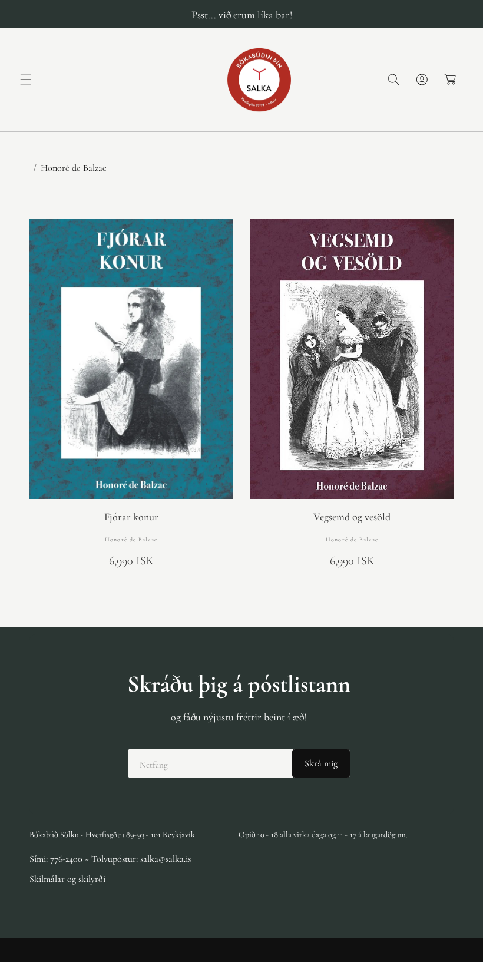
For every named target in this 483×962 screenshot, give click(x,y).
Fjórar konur (131, 517)
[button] (26, 79)
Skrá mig (321, 763)
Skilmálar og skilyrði (67, 879)
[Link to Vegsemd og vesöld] (352, 359)
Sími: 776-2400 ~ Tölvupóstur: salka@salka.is (110, 859)
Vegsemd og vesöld (352, 517)
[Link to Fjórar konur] (131, 359)
